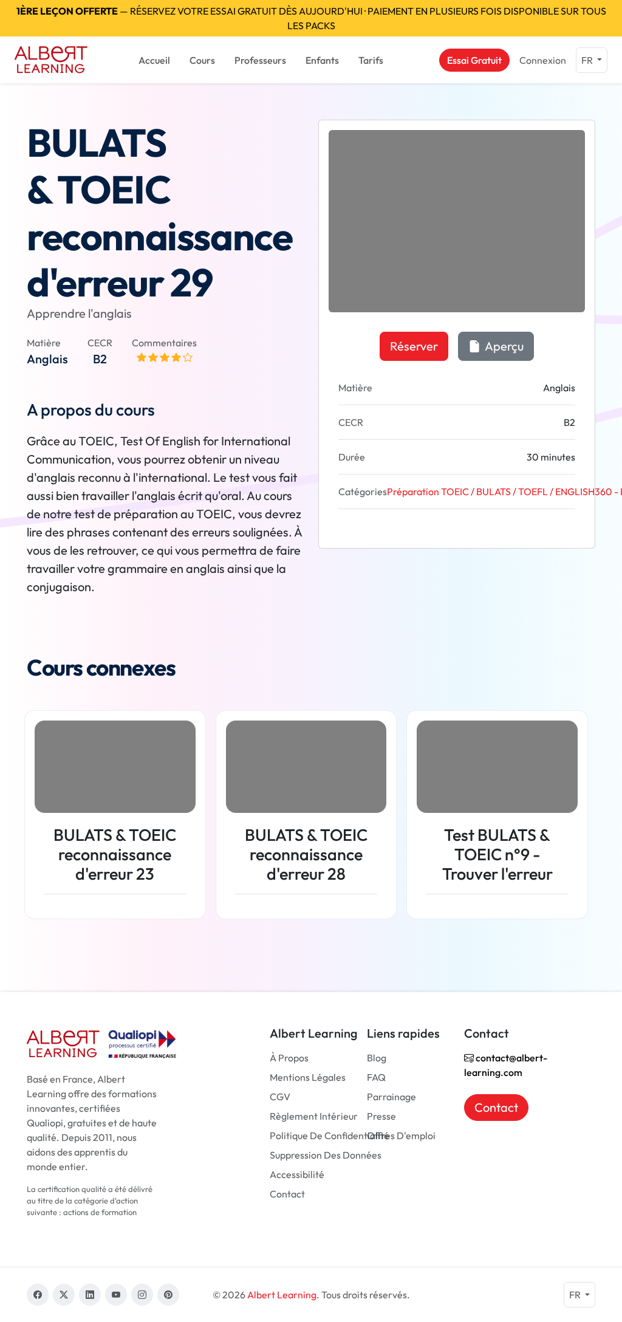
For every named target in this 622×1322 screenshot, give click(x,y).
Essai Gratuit (474, 60)
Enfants (322, 60)
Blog (376, 1058)
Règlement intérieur (314, 1116)
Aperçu (503, 346)
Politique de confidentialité (329, 1135)
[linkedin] (90, 1295)
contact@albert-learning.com (505, 1065)
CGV (280, 1097)
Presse (381, 1116)
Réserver (414, 346)
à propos (289, 1058)
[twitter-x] (64, 1295)
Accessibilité (297, 1174)
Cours (202, 60)
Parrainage (391, 1097)
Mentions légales (308, 1077)
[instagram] (142, 1295)
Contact (287, 1194)
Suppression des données (325, 1155)
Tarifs (370, 60)
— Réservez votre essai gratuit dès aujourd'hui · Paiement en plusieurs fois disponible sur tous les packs (311, 18)
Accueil (154, 60)
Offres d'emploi (401, 1135)
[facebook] (38, 1295)
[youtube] (116, 1295)
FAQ (376, 1077)
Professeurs (260, 60)
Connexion (542, 60)
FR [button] (588, 60)
